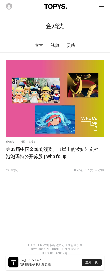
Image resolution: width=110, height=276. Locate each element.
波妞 (32, 142)
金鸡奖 (10, 142)
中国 (22, 142)
